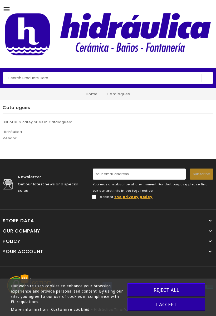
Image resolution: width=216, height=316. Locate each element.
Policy (12, 241)
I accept (125, 196)
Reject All (166, 290)
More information (29, 309)
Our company (21, 231)
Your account (23, 251)
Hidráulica (12, 131)
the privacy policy (133, 196)
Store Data (18, 221)
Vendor (10, 138)
